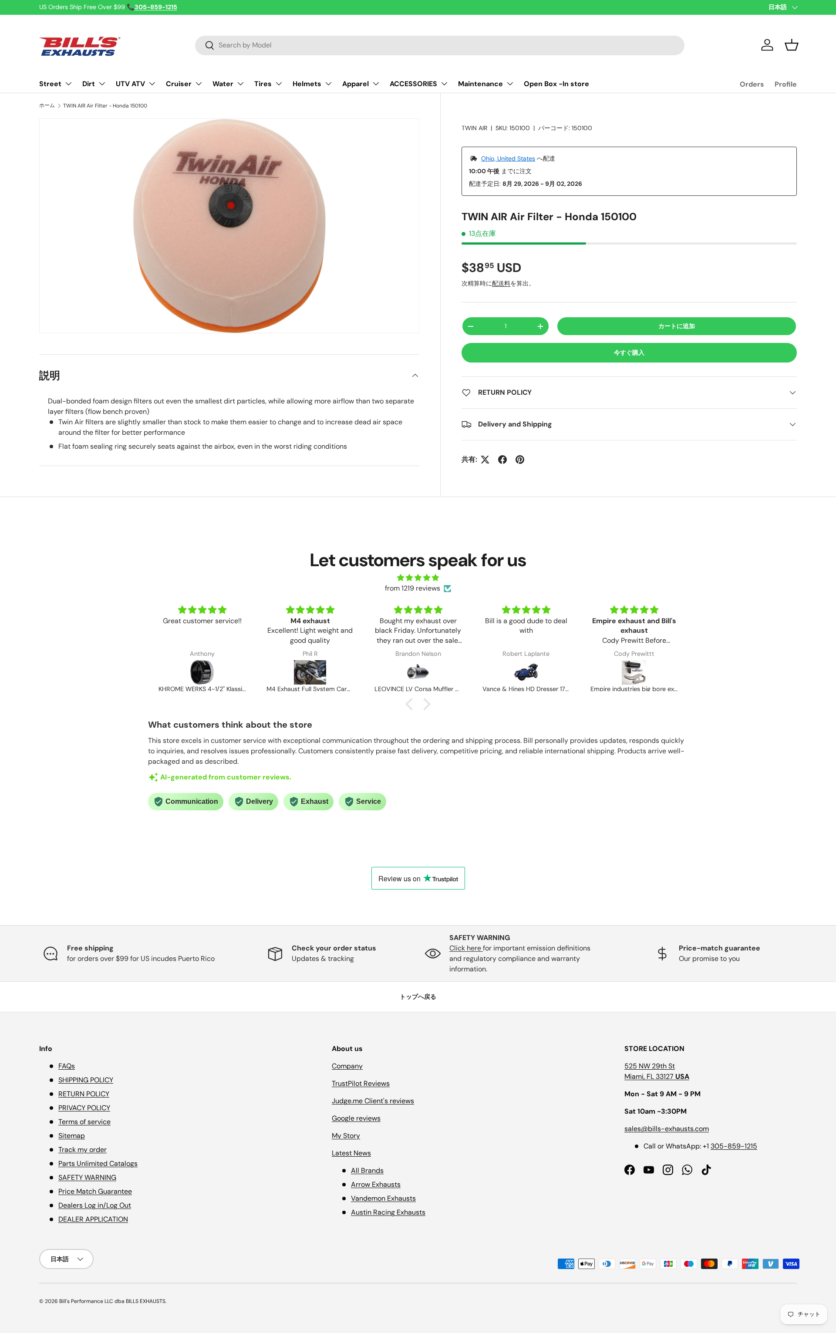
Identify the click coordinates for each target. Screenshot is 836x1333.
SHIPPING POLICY (85, 1080)
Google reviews (356, 1118)
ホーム (47, 105)
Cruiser (179, 83)
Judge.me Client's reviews (373, 1100)
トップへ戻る (418, 997)
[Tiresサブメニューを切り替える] (278, 83)
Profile (786, 84)
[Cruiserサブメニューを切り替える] (198, 83)
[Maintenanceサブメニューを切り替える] (510, 83)
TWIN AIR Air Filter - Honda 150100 (105, 105)
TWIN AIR (474, 128)
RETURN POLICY (83, 1093)
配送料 (501, 283)
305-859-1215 (734, 1146)
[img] (418, 577)
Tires (263, 83)
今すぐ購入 (629, 352)
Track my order (82, 1149)
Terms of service (84, 1121)
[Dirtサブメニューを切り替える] (102, 83)
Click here (466, 948)
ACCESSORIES (413, 83)
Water (222, 83)
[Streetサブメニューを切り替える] (68, 83)
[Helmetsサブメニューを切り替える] (328, 83)
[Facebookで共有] (502, 459)
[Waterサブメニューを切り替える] (240, 83)
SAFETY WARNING (87, 1177)
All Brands (367, 1170)
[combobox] (439, 45)
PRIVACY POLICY (84, 1107)
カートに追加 (676, 326)
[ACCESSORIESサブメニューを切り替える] (444, 83)
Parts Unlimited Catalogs (98, 1163)
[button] (791, 44)
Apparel (355, 83)
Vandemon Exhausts (383, 1198)
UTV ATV (130, 83)
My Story (346, 1135)
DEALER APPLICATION (93, 1219)
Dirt (88, 83)
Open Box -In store (556, 83)
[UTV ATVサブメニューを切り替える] (152, 83)
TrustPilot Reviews (361, 1083)
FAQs (66, 1066)
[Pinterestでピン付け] (520, 459)
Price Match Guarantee (95, 1191)
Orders (752, 84)
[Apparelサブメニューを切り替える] (376, 83)
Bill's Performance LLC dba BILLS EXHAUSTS (112, 1301)
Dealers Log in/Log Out (94, 1205)
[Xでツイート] (485, 459)
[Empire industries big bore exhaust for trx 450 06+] (526, 672)
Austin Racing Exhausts (388, 1212)
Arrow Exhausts (376, 1184)
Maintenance (480, 83)
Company (347, 1066)
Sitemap (71, 1135)
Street (50, 83)
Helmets (307, 83)
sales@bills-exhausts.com (666, 1128)
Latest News (351, 1153)
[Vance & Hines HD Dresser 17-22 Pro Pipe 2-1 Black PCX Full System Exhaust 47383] (418, 672)
